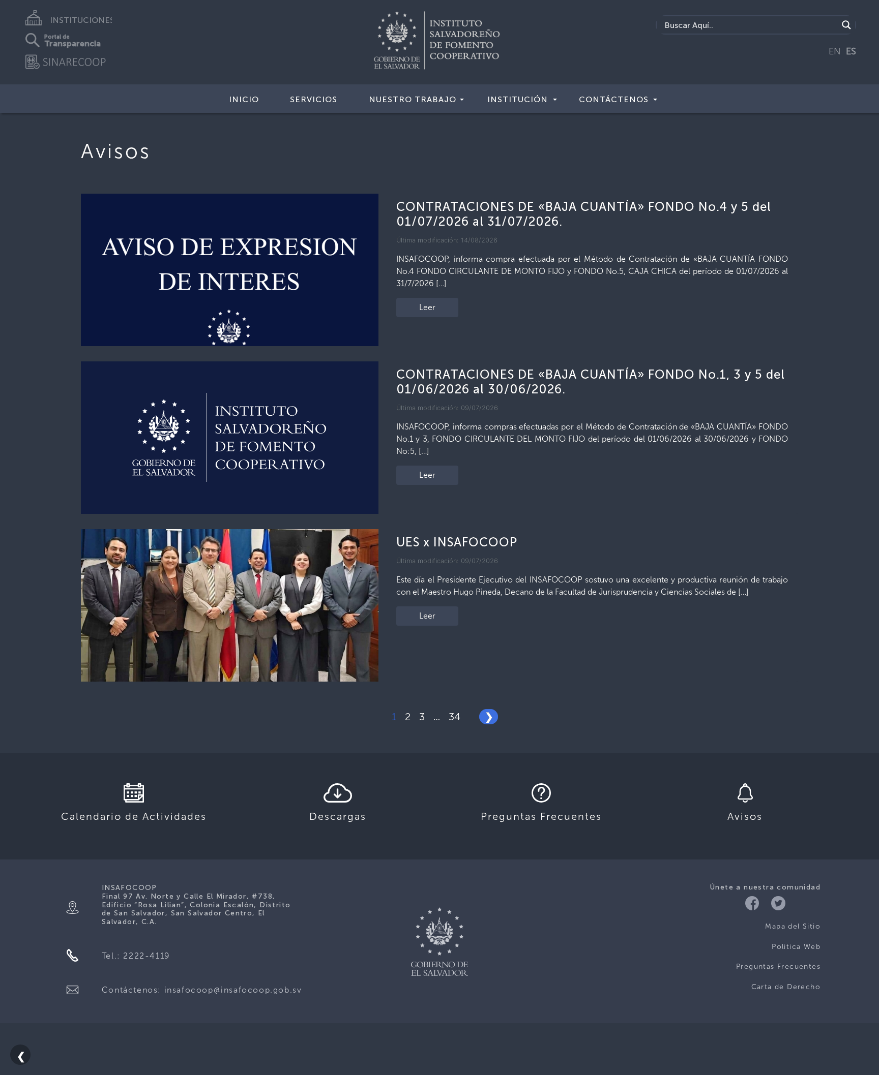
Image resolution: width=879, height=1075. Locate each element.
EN (835, 51)
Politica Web (796, 946)
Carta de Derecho (786, 986)
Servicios (313, 99)
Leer (427, 307)
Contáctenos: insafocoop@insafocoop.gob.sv (202, 990)
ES (851, 51)
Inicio (244, 99)
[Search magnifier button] (846, 25)
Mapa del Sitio (793, 926)
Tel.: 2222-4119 (136, 956)
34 (454, 717)
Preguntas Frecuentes (778, 966)
